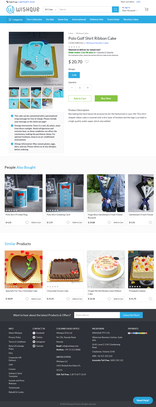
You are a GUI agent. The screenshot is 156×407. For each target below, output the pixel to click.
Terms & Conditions (17, 342)
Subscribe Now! (131, 315)
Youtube (39, 346)
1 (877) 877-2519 (26, 2)
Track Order (113, 19)
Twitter (39, 337)
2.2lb (74, 75)
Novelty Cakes (131, 19)
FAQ (10, 353)
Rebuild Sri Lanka (16, 392)
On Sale (50, 19)
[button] (115, 9)
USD (138, 2)
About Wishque (15, 333)
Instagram (40, 342)
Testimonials (14, 388)
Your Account (129, 10)
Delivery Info (96, 19)
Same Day (63, 19)
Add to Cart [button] (36, 222)
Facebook (40, 333)
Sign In (127, 8)
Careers (12, 369)
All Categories (51, 9)
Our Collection (34, 19)
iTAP (11, 365)
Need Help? (143, 400)
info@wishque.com (70, 346)
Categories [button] (17, 19)
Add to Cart (80, 98)
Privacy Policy (15, 337)
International (79, 19)
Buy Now (106, 98)
